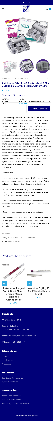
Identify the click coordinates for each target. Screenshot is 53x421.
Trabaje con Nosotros (11, 395)
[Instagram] (26, 2)
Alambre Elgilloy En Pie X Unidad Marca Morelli (39, 291)
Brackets (21, 78)
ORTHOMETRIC (14, 241)
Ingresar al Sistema (10, 381)
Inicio (4, 78)
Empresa (5, 356)
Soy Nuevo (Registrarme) (12, 378)
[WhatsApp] (29, 2)
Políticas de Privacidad (11, 399)
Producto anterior (45, 78)
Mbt (28, 78)
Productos (6, 364)
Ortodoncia (12, 78)
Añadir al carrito (39, 109)
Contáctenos (7, 360)
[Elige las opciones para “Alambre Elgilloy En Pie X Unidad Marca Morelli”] (29, 283)
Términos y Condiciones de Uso (15, 403)
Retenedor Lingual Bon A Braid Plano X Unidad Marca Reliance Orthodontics (14, 294)
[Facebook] (23, 2)
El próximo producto (50, 78)
